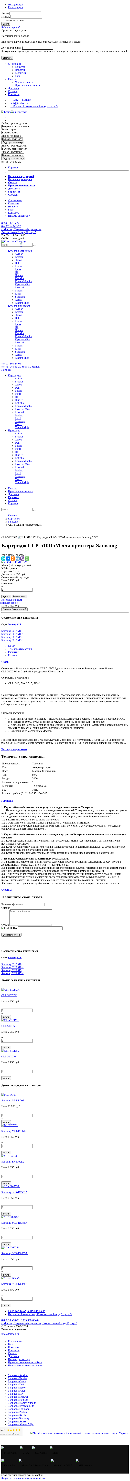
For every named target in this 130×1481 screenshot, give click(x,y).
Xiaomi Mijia (22, 302)
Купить (6, 596)
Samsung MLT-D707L (13, 1131)
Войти (6, 24)
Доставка (13, 88)
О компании (15, 63)
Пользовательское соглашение (25, 1365)
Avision (19, 253)
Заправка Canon (17, 1381)
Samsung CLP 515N (12, 640)
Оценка (5, 907)
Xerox (18, 299)
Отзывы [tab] (12, 655)
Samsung (20, 296)
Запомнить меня (14, 20)
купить (6, 1017)
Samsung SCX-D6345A (14, 1283)
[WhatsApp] (27, 558)
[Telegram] (18, 558)
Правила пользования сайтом (25, 1362)
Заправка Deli (16, 1384)
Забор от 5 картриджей (14, 609)
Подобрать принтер (13, 142)
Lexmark (20, 287)
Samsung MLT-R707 (12, 1100)
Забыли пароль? (10, 27)
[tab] (65, 661)
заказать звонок (31, 366)
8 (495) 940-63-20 (11, 366)
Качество (20, 66)
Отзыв (5, 924)
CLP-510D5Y (9, 1056)
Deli (17, 263)
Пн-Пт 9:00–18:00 (20, 100)
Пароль (5, 16)
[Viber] (22, 558)
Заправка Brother (17, 1378)
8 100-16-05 (10, 223)
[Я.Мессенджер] (3, 558)
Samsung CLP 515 (11, 637)
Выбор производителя (14, 123)
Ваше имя (7, 904)
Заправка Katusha (18, 1399)
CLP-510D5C (9, 1026)
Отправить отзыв (11, 935)
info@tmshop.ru (19, 103)
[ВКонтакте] (8, 558)
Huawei (19, 275)
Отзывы (12, 91)
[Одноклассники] (13, 558)
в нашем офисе (9, 602)
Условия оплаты (24, 82)
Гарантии (20, 72)
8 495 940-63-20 (36, 1311)
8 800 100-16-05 (17, 1311)
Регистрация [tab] (15, 7)
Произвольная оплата (27, 85)
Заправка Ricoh (17, 1415)
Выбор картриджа (11, 151)
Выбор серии (9, 129)
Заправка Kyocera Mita (21, 1405)
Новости (20, 69)
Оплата (12, 79)
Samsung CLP (14, 624)
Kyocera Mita (22, 284)
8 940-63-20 (11, 226)
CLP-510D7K (9, 995)
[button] (20, 250)
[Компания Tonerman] (14, 112)
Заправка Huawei (18, 1396)
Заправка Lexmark (18, 1408)
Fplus (18, 269)
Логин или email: (11, 47)
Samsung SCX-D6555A (14, 1253)
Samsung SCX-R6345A (14, 1222)
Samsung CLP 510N (12, 634)
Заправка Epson (17, 1387)
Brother (19, 256)
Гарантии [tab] (13, 652)
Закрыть (6, 1478)
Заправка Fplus (16, 1390)
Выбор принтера (11, 135)
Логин (5, 13)
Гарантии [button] (7, 800)
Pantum (19, 290)
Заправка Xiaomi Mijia (21, 1424)
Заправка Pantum (17, 1412)
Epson (18, 266)
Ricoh (18, 293)
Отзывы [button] (6, 889)
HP (16, 272)
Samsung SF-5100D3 (13, 1161)
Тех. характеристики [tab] (20, 648)
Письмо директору (19, 215)
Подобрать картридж (13, 158)
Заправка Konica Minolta (22, 1402)
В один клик (19, 596)
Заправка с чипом (11, 599)
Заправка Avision (18, 1375)
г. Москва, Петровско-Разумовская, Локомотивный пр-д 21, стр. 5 (21, 231)
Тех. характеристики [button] (14, 749)
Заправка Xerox (17, 1421)
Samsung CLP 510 (11, 630)
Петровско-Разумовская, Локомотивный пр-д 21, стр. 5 (40, 1314)
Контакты (13, 94)
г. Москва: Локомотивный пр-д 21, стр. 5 (34, 106)
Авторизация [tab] (15, 4)
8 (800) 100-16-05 (11, 363)
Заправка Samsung (18, 1418)
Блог (17, 76)
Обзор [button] (5, 661)
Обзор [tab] (11, 645)
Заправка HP (15, 1393)
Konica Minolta (23, 281)
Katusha (19, 278)
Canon (18, 260)
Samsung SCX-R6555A (14, 1192)
